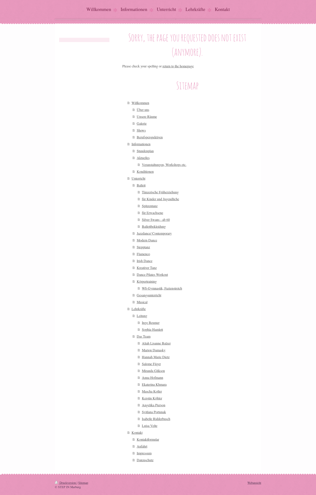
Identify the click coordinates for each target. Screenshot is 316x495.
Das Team (143, 336)
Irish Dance (144, 260)
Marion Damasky (154, 350)
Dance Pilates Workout (152, 274)
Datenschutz (145, 460)
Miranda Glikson (153, 370)
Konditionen (145, 171)
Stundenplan (145, 151)
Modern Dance (147, 240)
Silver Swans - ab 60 (156, 219)
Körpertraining (147, 281)
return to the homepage (178, 66)
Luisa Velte (149, 425)
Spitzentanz (150, 205)
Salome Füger (151, 363)
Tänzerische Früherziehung (160, 192)
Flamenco (143, 254)
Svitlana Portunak (154, 412)
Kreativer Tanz (147, 267)
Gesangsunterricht (149, 295)
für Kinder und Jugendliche (160, 199)
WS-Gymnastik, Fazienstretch (162, 288)
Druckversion (68, 483)
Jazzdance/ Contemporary (154, 233)
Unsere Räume (147, 116)
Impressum (144, 453)
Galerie (142, 123)
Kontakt (137, 432)
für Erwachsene (152, 212)
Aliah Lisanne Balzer (156, 343)
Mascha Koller (152, 391)
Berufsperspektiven (150, 137)
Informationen (141, 144)
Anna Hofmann (152, 377)
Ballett (141, 185)
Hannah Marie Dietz (156, 357)
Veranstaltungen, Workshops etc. (164, 164)
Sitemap (83, 483)
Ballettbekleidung (154, 226)
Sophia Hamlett (152, 329)
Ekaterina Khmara (154, 384)
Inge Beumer (151, 322)
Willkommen (140, 102)
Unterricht (138, 178)
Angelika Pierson (153, 405)
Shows (141, 130)
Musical (142, 302)
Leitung (142, 315)
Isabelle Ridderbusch (156, 418)
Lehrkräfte (139, 309)
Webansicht (254, 483)
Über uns (143, 109)
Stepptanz (143, 247)
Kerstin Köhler (152, 398)
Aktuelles (143, 157)
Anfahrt (142, 446)
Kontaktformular (148, 439)
